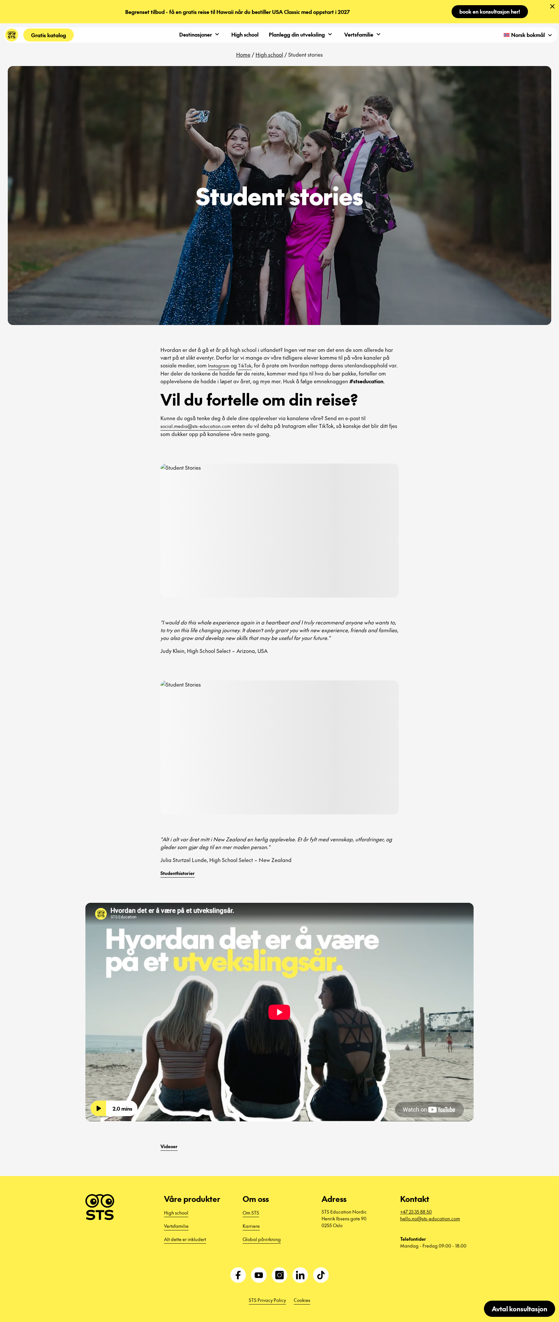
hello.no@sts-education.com (430, 1218)
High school (244, 34)
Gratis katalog (48, 35)
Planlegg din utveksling (297, 34)
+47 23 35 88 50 (416, 1211)
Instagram (218, 365)
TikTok (244, 365)
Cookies (302, 1300)
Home (243, 54)
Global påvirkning (262, 1239)
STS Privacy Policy (267, 1300)
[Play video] (98, 1108)
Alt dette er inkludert (185, 1239)
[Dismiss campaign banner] (552, 6)
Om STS (251, 1212)
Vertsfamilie (358, 34)
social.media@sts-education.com (195, 426)
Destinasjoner (195, 34)
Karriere (251, 1226)
